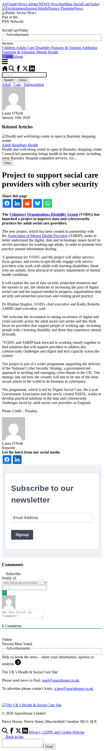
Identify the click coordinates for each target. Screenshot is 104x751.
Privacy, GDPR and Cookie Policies (56, 732)
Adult (6, 85)
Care (17, 85)
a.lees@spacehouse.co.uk (74, 688)
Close (23, 80)
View (7, 163)
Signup (22, 535)
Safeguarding (34, 85)
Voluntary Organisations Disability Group (43, 214)
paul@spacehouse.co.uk (61, 680)
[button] (52, 47)
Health (33, 145)
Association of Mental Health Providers (37, 236)
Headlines (19, 145)
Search (9, 80)
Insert (49, 746)
